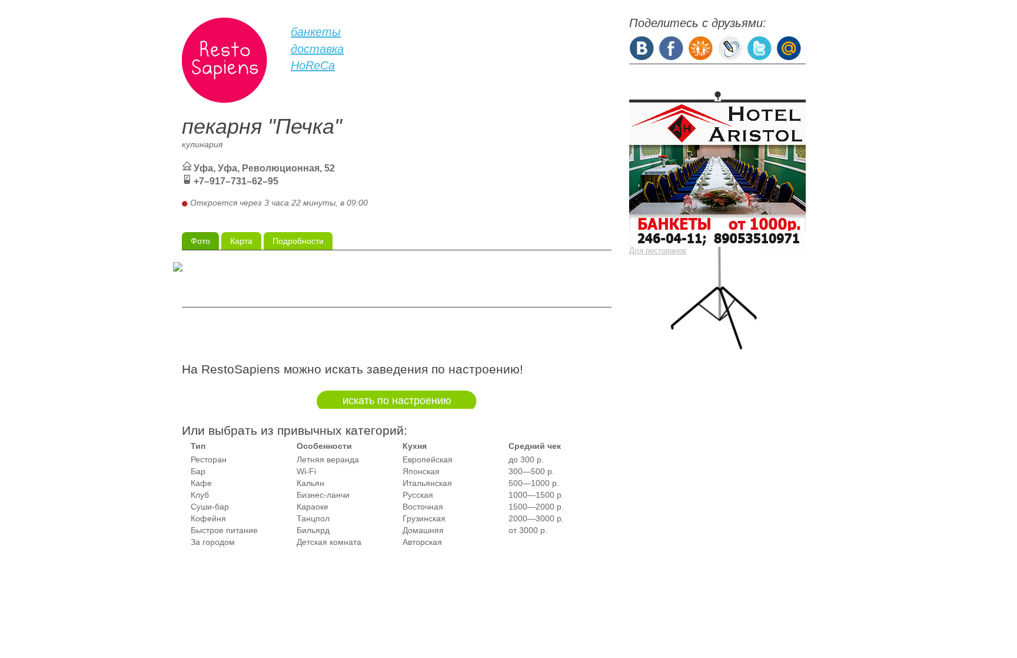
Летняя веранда (328, 459)
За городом (213, 542)
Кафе (201, 483)
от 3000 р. (527, 530)
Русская (418, 495)
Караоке (312, 506)
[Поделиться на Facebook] (671, 47)
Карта (241, 241)
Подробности (298, 241)
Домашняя (423, 530)
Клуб (200, 495)
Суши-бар (210, 506)
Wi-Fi (306, 471)
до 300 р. (526, 459)
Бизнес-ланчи (323, 495)
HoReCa (313, 65)
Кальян (310, 483)
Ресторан (209, 459)
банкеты (316, 31)
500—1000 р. (533, 483)
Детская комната (329, 542)
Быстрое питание (224, 530)
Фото (200, 241)
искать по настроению (397, 400)
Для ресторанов (657, 250)
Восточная (423, 506)
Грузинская (424, 518)
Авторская (422, 542)
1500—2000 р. (536, 506)
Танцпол (313, 518)
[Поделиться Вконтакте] (641, 47)
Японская (421, 471)
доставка (317, 48)
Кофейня (208, 518)
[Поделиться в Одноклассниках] (700, 47)
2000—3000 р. (536, 518)
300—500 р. (531, 471)
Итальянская (427, 483)
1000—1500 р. (536, 495)
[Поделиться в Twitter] (759, 47)
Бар (198, 471)
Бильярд (313, 530)
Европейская (428, 459)
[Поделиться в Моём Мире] (788, 47)
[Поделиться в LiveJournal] (729, 47)
